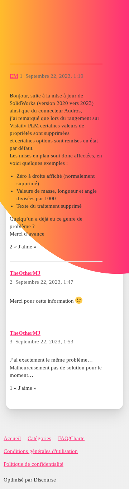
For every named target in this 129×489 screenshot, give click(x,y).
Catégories (39, 438)
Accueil (12, 438)
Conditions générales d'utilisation (41, 451)
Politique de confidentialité (33, 464)
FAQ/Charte (71, 438)
